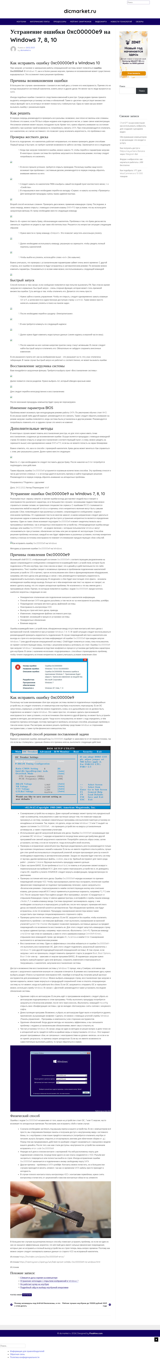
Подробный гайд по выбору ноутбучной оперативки (44, 1287)
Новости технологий (121, 22)
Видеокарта (101, 22)
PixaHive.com (95, 1333)
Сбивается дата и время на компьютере (39, 1277)
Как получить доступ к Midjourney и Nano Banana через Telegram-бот (132, 151)
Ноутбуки (21, 22)
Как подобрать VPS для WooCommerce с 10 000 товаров (131, 173)
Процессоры (60, 22)
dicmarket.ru (80, 11)
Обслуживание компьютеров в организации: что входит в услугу (133, 140)
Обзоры (139, 22)
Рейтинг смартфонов (80, 22)
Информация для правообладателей (27, 1351)
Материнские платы (40, 22)
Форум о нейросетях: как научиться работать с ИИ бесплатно (131, 162)
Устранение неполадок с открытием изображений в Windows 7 (49, 1281)
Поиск (122, 86)
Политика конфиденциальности (24, 1357)
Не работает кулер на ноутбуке (34, 1284)
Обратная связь (17, 1354)
